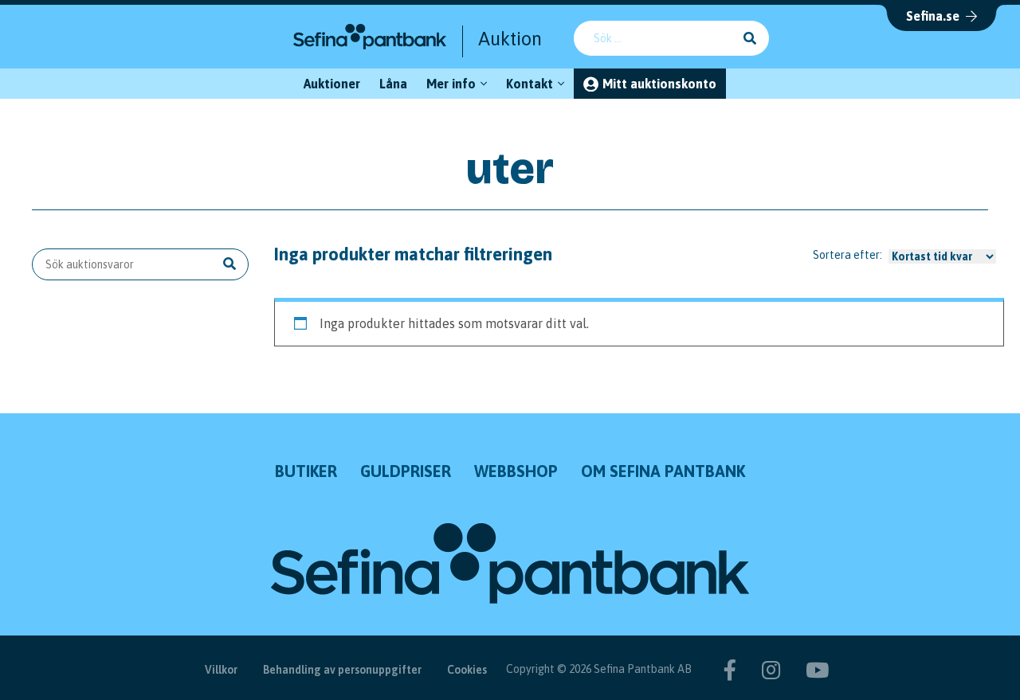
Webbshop (516, 471)
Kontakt (529, 83)
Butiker (306, 471)
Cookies (467, 669)
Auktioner (332, 83)
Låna (393, 83)
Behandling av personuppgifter (342, 669)
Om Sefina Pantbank (663, 471)
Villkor (221, 669)
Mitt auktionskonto (659, 83)
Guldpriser (405, 471)
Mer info (451, 83)
